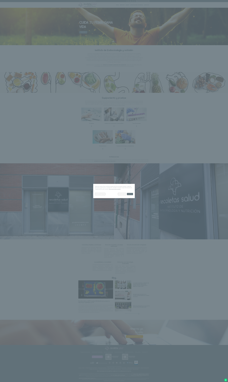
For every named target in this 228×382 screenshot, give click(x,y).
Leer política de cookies (115, 189)
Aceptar (130, 194)
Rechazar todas (100, 194)
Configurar (122, 194)
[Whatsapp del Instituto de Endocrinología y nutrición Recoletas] (225, 380)
